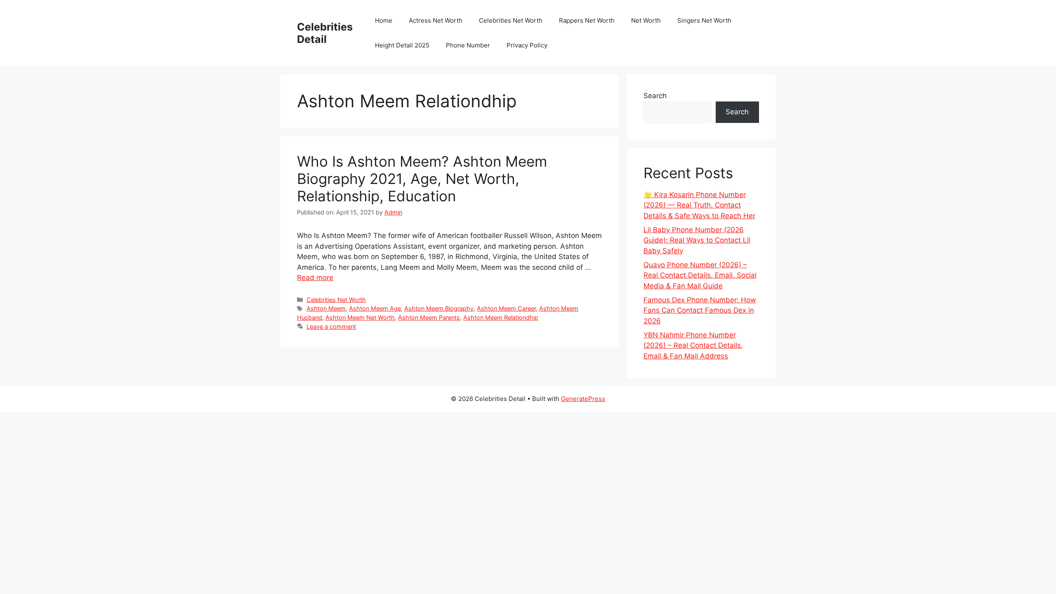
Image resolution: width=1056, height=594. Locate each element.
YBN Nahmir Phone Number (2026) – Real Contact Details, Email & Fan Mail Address (693, 345)
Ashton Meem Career (506, 308)
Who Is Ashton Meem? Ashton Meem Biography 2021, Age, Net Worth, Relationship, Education (422, 179)
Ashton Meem (326, 308)
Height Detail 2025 (402, 45)
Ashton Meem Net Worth (360, 317)
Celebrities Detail (325, 33)
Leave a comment (331, 326)
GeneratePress (583, 399)
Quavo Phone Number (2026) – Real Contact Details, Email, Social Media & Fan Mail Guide (700, 275)
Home (383, 20)
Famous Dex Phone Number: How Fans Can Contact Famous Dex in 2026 (700, 310)
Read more (315, 277)
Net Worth (646, 20)
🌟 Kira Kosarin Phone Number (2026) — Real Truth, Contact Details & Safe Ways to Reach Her (699, 205)
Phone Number (468, 45)
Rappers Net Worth (587, 20)
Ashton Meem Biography (439, 308)
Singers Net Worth (704, 20)
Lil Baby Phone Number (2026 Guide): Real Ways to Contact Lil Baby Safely (697, 240)
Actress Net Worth (435, 20)
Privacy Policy (527, 45)
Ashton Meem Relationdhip (500, 317)
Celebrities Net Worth (510, 20)
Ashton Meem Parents (429, 317)
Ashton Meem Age (375, 308)
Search (655, 96)
